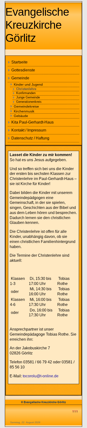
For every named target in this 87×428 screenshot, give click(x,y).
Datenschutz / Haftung (30, 138)
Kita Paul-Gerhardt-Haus (32, 122)
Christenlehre (26, 89)
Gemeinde (20, 78)
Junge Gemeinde (28, 97)
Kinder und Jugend (28, 84)
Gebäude (21, 116)
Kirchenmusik (24, 111)
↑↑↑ (75, 411)
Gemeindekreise (26, 106)
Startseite (19, 62)
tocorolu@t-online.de (40, 376)
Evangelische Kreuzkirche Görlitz (37, 25)
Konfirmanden (26, 93)
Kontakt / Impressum (28, 130)
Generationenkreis (29, 102)
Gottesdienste (23, 70)
